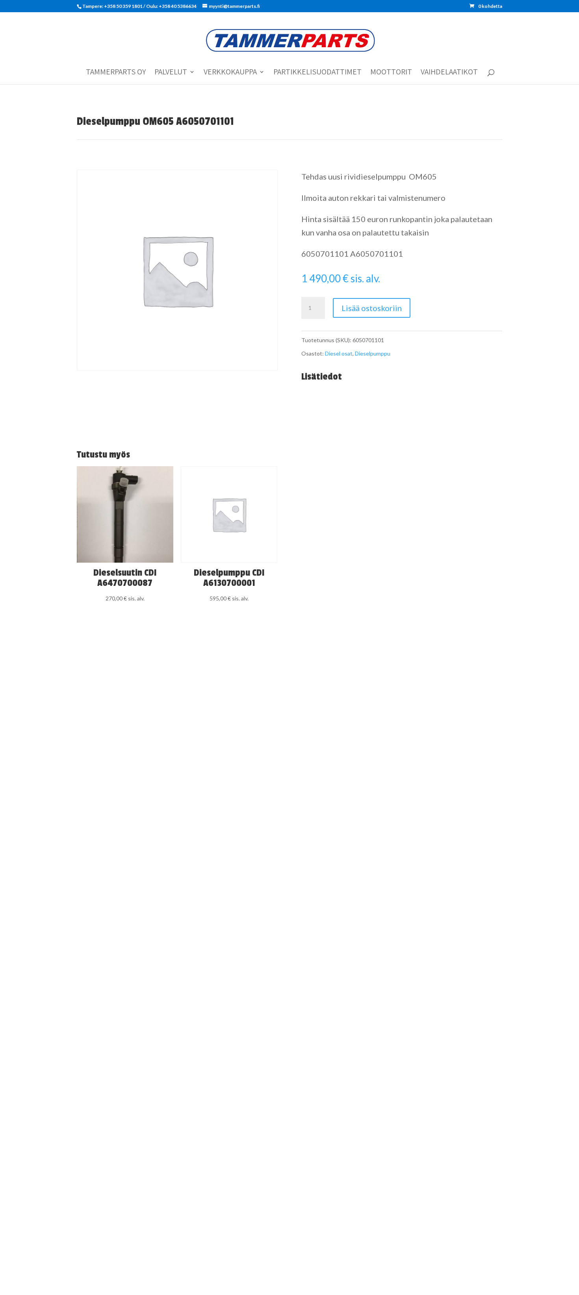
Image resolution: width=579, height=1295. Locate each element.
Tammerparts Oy (116, 73)
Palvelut (170, 73)
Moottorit (391, 73)
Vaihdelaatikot (449, 73)
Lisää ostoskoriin (371, 308)
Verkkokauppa (230, 73)
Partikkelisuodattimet (317, 73)
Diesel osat (339, 353)
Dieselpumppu (372, 353)
